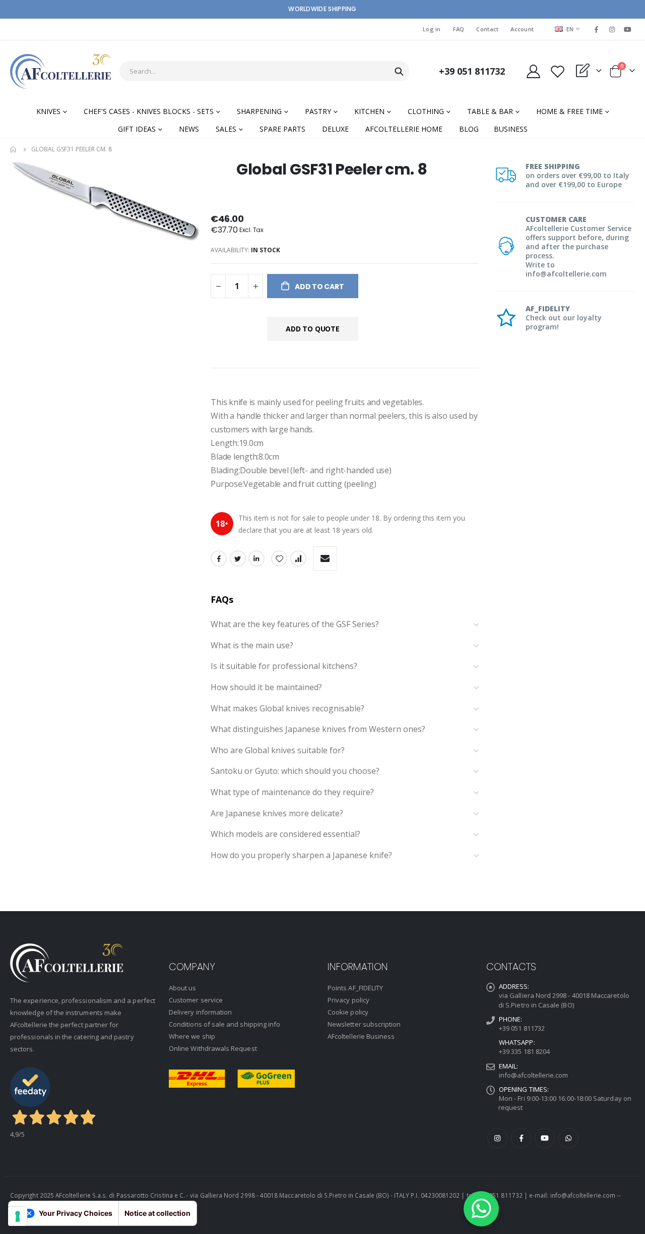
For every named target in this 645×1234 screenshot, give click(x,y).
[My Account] (533, 71)
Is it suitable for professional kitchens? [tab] (284, 666)
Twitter (238, 558)
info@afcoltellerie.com (533, 1075)
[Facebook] (596, 29)
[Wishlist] (557, 71)
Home (13, 149)
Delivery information (200, 1012)
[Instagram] (612, 29)
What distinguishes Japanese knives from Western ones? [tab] (318, 729)
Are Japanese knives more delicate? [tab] (277, 813)
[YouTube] (627, 29)
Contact (487, 29)
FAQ (459, 29)
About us (183, 987)
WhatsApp (568, 1138)
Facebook (219, 558)
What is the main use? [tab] (252, 645)
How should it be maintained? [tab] (266, 687)
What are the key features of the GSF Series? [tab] (295, 624)
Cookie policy (348, 1012)
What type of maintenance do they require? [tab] (292, 792)
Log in (432, 29)
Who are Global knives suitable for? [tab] (278, 750)
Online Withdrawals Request (213, 1048)
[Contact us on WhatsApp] (481, 1208)
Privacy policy (348, 999)
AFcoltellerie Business (361, 1036)
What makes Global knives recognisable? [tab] (287, 708)
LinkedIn (256, 558)
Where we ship (192, 1036)
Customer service (196, 999)
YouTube (545, 1138)
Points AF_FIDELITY (355, 987)
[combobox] (264, 71)
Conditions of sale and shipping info (224, 1024)
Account (522, 29)
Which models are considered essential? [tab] (285, 834)
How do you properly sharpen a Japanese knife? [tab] (301, 855)
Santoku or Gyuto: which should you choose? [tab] (295, 771)
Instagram (497, 1138)
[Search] (399, 71)
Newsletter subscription (364, 1024)
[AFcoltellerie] (60, 71)
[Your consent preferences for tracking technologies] (17, 1216)
